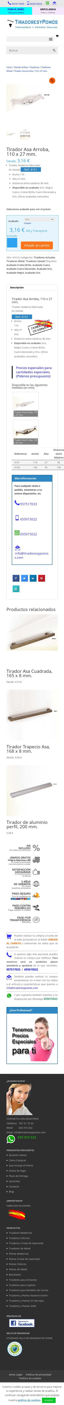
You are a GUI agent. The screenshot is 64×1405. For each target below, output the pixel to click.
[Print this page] (16, 591)
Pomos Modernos (19, 1253)
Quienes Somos (18, 1155)
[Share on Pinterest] (41, 580)
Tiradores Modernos (20, 1232)
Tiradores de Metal (20, 1248)
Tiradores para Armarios (23, 1279)
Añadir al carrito (36, 245)
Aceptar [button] (48, 1400)
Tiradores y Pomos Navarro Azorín (28, 1295)
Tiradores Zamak (35, 261)
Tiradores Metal (15, 261)
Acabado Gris (44, 268)
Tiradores (34, 67)
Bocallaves (15, 1274)
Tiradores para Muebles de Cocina (28, 1290)
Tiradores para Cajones (22, 1285)
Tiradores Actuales (44, 257)
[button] (52, 81)
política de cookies (29, 1400)
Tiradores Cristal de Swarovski (26, 1243)
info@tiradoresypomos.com (31, 555)
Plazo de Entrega (18, 1176)
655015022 (36, 3)
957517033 (18, 3)
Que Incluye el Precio (21, 1165)
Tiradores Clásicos (19, 1238)
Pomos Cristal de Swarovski (24, 1259)
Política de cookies (30, 1378)
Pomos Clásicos (17, 1264)
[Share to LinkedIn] (33, 580)
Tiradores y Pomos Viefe (22, 1306)
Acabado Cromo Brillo (18, 265)
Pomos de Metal (18, 1269)
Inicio (9, 67)
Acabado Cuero (41, 265)
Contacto (14, 1186)
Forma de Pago (17, 1170)
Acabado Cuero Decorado (20, 268)
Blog (11, 1191)
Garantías (14, 1181)
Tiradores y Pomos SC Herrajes (26, 1300)
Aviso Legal (15, 1374)
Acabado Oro (32, 272)
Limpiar (27, 223)
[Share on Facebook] (16, 580)
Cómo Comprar (17, 1160)
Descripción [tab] (17, 287)
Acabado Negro (15, 272)
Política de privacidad (38, 1374)
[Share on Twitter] (24, 580)
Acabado (13, 221)
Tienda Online (21, 67)
